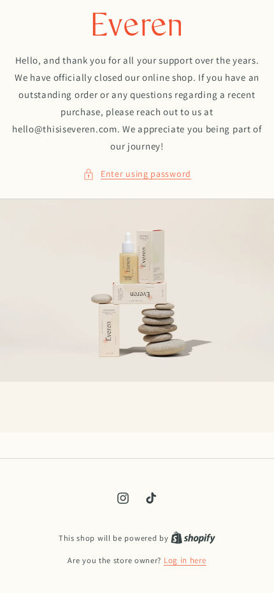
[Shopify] (193, 538)
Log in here (185, 560)
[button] (137, 174)
